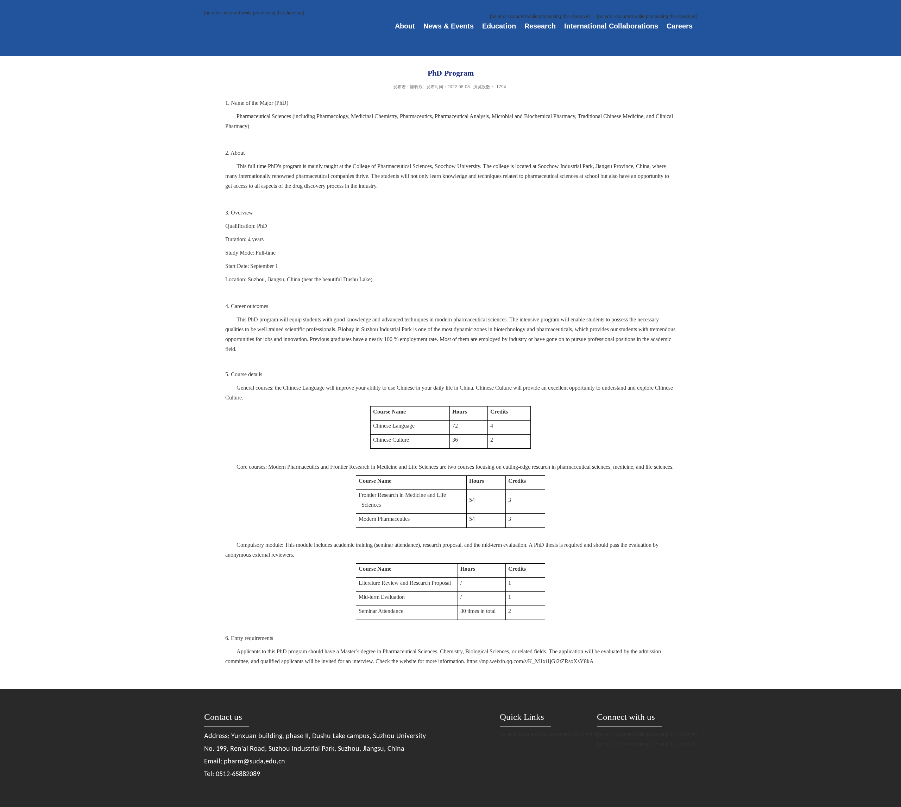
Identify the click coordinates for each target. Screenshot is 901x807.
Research (540, 26)
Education (499, 26)
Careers (680, 26)
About (405, 26)
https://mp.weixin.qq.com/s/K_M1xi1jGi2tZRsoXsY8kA (530, 661)
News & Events (448, 26)
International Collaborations (611, 26)
